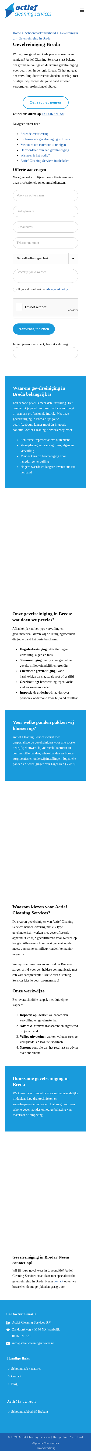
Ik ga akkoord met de (43, 289)
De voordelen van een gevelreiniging (45, 150)
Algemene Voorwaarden (45, 1443)
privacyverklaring (57, 289)
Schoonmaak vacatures (26, 1368)
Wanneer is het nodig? (35, 155)
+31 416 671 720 (53, 114)
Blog (14, 1384)
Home (17, 33)
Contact (16, 1376)
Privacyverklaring (45, 1448)
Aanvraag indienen (34, 329)
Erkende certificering (35, 134)
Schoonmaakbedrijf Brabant (29, 1411)
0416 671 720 (21, 1336)
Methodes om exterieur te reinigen (43, 145)
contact (58, 1281)
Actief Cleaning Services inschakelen (45, 161)
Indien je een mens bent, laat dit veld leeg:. (41, 344)
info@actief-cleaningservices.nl (33, 1343)
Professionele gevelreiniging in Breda (45, 139)
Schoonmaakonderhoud (40, 33)
